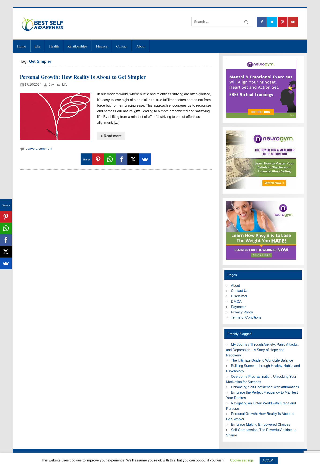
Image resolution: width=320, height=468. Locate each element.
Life (37, 46)
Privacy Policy (242, 312)
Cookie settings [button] (242, 460)
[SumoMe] (145, 159)
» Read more (111, 136)
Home (21, 46)
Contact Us (239, 291)
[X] (133, 159)
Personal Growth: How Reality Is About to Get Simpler (83, 77)
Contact (121, 46)
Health (54, 46)
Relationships (77, 46)
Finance (102, 46)
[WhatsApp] (110, 159)
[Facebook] (121, 159)
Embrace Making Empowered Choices (260, 424)
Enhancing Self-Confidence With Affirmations (265, 387)
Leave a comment (39, 148)
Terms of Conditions (246, 317)
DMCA (236, 301)
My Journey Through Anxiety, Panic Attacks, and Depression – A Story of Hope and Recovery (262, 349)
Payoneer (238, 307)
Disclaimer (239, 296)
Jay (51, 84)
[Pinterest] (98, 159)
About (140, 46)
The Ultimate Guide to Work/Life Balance (262, 360)
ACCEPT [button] (268, 460)
